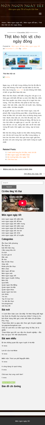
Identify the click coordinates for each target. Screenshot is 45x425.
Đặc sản (5, 257)
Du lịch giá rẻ (7, 255)
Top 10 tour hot (7, 299)
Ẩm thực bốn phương (10, 243)
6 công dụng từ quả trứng (11, 366)
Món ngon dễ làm (30, 22)
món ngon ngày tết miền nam (13, 226)
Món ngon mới (7, 273)
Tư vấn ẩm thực (8, 301)
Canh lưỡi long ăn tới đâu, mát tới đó (22, 152)
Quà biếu (5, 283)
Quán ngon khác (8, 290)
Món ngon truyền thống (11, 278)
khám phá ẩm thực (9, 266)
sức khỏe (5, 294)
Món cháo (5, 269)
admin (25, 48)
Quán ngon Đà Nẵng (9, 285)
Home (4, 22)
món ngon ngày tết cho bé (12, 231)
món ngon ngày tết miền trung (13, 224)
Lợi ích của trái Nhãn (9, 350)
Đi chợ (4, 259)
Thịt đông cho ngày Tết (33, 174)
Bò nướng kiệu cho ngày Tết (18, 157)
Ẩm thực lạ (6, 245)
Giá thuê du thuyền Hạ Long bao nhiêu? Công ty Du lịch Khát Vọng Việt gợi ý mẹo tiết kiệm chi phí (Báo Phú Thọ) (21, 318)
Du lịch (4, 252)
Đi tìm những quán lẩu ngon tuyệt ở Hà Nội (18, 342)
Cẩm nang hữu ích (8, 250)
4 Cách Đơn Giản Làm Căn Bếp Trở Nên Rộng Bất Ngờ (22, 314)
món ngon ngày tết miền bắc (12, 219)
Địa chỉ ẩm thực (8, 262)
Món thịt (5, 280)
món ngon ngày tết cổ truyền (13, 235)
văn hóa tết (6, 306)
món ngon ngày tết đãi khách (13, 228)
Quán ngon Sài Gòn (9, 292)
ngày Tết (19, 90)
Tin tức (4, 296)
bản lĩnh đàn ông (8, 248)
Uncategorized (7, 303)
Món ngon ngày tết (15, 22)
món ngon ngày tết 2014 (11, 233)
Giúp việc (5, 264)
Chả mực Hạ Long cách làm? (12, 374)
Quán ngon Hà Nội (8, 287)
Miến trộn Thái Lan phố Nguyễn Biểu (15, 358)
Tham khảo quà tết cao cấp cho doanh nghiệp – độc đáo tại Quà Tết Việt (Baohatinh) (21, 333)
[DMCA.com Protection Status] (9, 382)
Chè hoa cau (12, 159)
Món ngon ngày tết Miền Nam (19, 155)
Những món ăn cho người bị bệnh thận (17, 169)
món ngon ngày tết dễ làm (12, 221)
